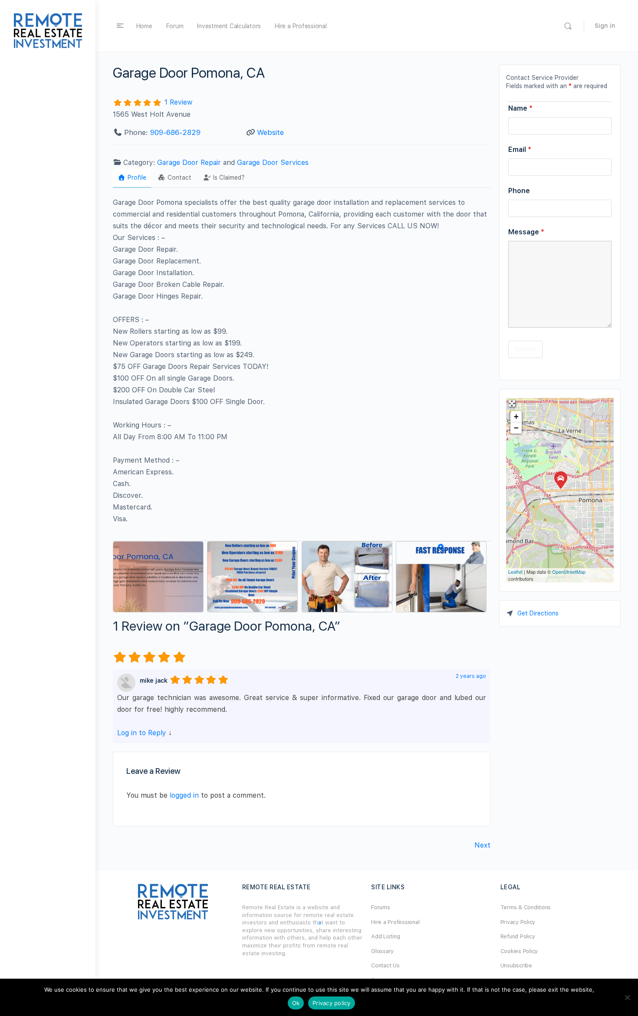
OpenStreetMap (568, 571)
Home (144, 26)
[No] (627, 997)
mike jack (154, 680)
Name (520, 108)
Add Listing (385, 936)
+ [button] (516, 416)
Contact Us (385, 965)
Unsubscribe (516, 965)
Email (519, 149)
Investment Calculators (229, 26)
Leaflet (515, 571)
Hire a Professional (300, 26)
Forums (380, 907)
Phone (519, 191)
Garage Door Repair (189, 162)
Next (482, 845)
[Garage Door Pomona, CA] (560, 479)
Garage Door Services (273, 162)
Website (270, 132)
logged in (184, 795)
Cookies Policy (519, 951)
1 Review (178, 102)
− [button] (516, 427)
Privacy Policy (518, 922)
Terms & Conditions (525, 907)
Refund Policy (517, 936)
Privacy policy (331, 1003)
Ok (296, 1003)
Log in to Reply (141, 733)
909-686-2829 (175, 132)
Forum (175, 26)
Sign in (605, 25)
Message (526, 232)
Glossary (382, 951)
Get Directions (538, 613)
